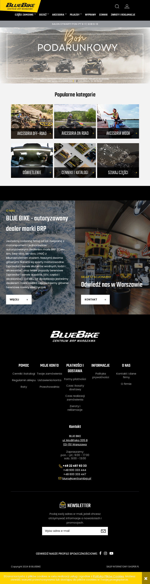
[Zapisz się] (103, 531)
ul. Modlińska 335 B (75, 440)
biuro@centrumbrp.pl (76, 478)
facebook (100, 553)
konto (127, 6)
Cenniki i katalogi (23, 373)
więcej (14, 299)
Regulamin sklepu (24, 380)
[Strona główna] (23, 4)
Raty (24, 387)
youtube (111, 553)
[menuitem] (25, 15)
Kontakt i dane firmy (126, 375)
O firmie (126, 384)
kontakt (91, 299)
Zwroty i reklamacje (75, 408)
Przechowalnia (49, 387)
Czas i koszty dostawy (75, 387)
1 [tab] (73, 80)
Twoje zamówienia (49, 373)
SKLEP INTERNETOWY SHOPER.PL (122, 566)
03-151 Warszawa (75, 444)
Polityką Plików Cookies (108, 576)
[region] (75, 55)
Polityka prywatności (100, 375)
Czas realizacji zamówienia (75, 397)
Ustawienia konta (49, 380)
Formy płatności (75, 379)
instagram (105, 553)
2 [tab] (77, 80)
